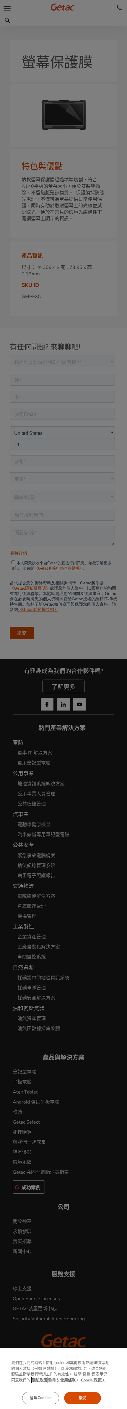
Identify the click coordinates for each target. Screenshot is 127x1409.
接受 (82, 1397)
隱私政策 (39, 1380)
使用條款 (68, 1380)
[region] (63, 1378)
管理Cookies (40, 1397)
